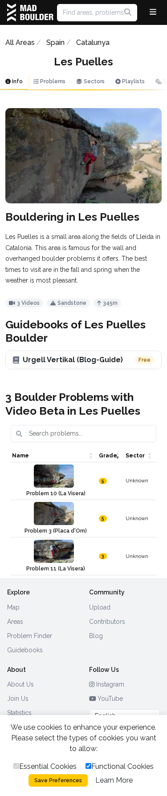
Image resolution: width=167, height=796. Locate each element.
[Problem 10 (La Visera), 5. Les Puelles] (54, 476)
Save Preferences (58, 780)
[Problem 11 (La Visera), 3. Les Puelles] (54, 551)
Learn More (114, 780)
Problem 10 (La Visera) (56, 493)
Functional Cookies (122, 766)
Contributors (107, 621)
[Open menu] (153, 12)
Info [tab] (17, 81)
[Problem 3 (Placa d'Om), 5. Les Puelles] (54, 513)
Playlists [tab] (133, 81)
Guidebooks (25, 650)
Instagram (109, 684)
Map (13, 607)
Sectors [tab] (93, 81)
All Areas (20, 42)
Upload (99, 607)
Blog (96, 635)
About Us (20, 684)
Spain (55, 42)
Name (20, 456)
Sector (135, 456)
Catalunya (93, 42)
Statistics (19, 712)
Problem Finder (29, 635)
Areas (15, 621)
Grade (108, 456)
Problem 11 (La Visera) (55, 569)
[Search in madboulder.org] (127, 12)
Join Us (18, 698)
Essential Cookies (48, 766)
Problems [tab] (52, 81)
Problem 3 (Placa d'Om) (55, 531)
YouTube (109, 698)
